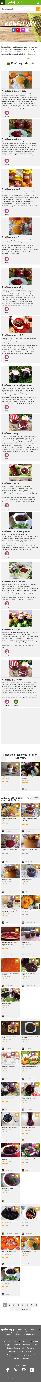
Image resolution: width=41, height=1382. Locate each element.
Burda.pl (16, 1358)
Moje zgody (22, 1329)
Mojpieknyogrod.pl (28, 1355)
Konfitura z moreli (11, 189)
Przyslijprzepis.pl (13, 1355)
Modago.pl (16, 1345)
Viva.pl (35, 1341)
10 (17, 1309)
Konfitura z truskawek (13, 582)
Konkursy (8, 1332)
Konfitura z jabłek (11, 139)
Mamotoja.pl (25, 1341)
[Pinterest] (18, 30)
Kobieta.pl (12, 1351)
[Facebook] (14, 30)
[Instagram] (23, 30)
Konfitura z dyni (10, 237)
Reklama (17, 1334)
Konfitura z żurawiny (12, 287)
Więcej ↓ (28, 58)
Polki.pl (15, 1341)
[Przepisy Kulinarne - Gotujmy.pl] (15, 2)
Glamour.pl (30, 1348)
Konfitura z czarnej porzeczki (17, 385)
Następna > (26, 1309)
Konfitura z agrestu (12, 680)
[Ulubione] (17, 764)
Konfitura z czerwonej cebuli (16, 531)
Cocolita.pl (25, 1358)
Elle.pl (35, 1345)
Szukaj (38, 9)
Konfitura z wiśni (10, 483)
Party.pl (7, 1345)
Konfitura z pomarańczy (14, 91)
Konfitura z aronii (11, 630)
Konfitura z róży (10, 433)
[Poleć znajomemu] (27, 30)
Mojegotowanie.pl (25, 1351)
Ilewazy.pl (26, 1345)
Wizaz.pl (7, 1341)
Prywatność (34, 1329)
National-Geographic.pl (15, 1348)
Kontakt (8, 1334)
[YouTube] (33, 1369)
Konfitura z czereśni (12, 335)
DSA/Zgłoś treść (29, 1334)
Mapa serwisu (30, 1332)
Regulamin (18, 1332)
